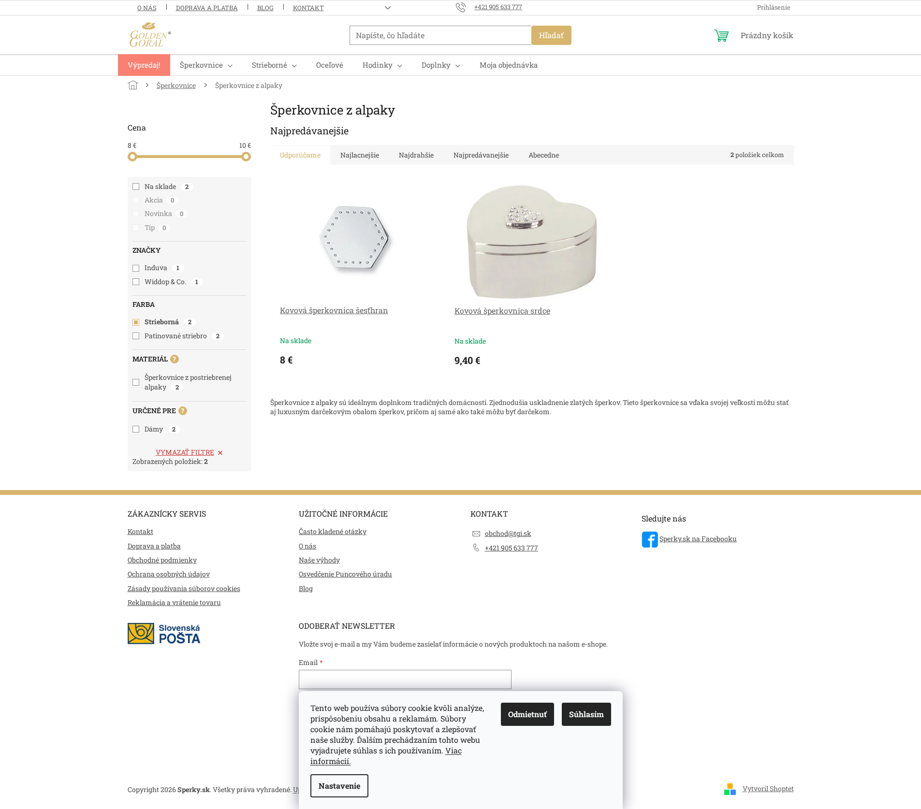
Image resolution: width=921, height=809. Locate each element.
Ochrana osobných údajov (169, 573)
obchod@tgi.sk (508, 533)
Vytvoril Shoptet (768, 788)
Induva (162, 267)
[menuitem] (144, 65)
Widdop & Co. (172, 281)
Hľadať (551, 35)
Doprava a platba (207, 7)
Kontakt (308, 7)
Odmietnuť (527, 714)
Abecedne (543, 154)
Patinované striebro (182, 335)
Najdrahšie (416, 154)
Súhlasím (586, 714)
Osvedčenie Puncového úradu (345, 573)
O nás (147, 7)
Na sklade (167, 186)
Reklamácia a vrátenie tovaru (174, 602)
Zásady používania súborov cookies (184, 588)
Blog (265, 7)
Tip (155, 227)
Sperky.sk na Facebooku (698, 538)
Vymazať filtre (185, 452)
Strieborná (168, 321)
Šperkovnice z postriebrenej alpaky (188, 382)
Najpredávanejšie (481, 154)
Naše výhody (319, 559)
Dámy (160, 428)
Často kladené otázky (332, 531)
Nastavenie (339, 785)
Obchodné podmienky (162, 559)
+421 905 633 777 (511, 547)
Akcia (160, 199)
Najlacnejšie (359, 154)
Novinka (164, 213)
